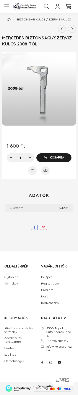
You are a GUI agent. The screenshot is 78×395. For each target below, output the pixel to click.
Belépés (46, 277)
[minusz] (11, 157)
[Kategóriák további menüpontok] (6, 6)
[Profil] (57, 6)
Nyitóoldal (11, 277)
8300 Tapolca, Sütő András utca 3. (58, 332)
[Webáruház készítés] (63, 382)
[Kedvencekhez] (32, 170)
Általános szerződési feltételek (19, 330)
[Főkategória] (9, 19)
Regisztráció (50, 283)
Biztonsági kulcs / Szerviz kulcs (44, 19)
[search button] (46, 6)
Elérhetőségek (14, 361)
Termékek (11, 283)
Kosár (45, 296)
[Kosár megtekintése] (68, 6)
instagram (50, 362)
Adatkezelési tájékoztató (13, 340)
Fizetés (9, 348)
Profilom (47, 290)
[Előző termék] (62, 29)
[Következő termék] (72, 29)
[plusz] (30, 157)
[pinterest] (43, 227)
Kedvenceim (50, 303)
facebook (42, 362)
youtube (59, 362)
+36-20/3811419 (57, 341)
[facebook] (34, 227)
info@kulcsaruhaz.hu (59, 348)
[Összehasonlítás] (45, 170)
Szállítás (10, 354)
